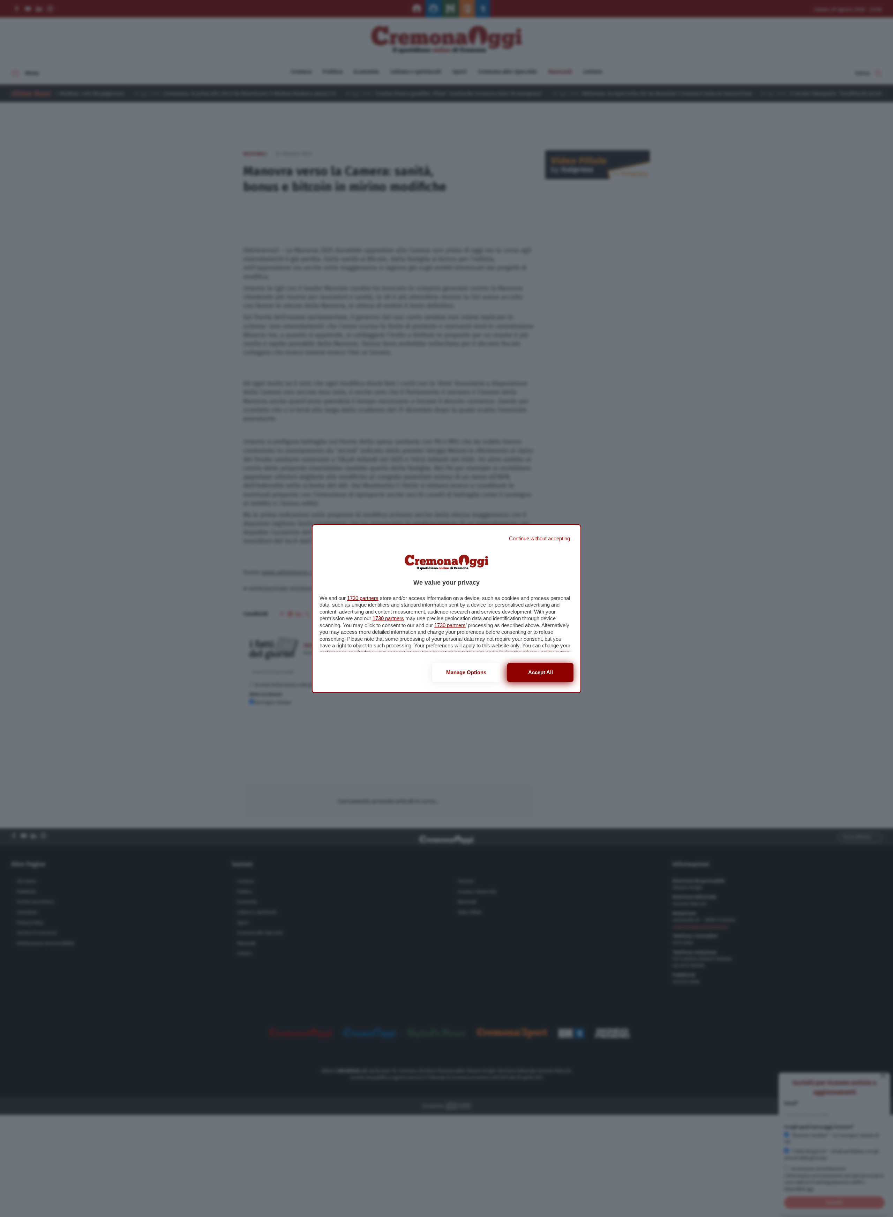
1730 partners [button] (362, 598)
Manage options (466, 672)
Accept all (540, 672)
